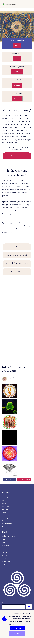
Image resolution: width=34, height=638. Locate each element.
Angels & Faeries (7, 498)
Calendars (5, 506)
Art (3, 500)
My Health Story (7, 523)
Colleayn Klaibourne (8, 536)
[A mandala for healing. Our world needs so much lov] (9, 453)
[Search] (29, 606)
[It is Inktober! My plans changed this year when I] (9, 469)
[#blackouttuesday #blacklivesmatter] (9, 437)
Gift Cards (5, 546)
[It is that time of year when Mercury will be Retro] (9, 391)
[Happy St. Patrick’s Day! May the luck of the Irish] (9, 406)
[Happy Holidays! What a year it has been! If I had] (9, 422)
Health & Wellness (8, 515)
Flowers (4, 512)
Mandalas (5, 521)
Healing (4, 552)
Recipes (4, 526)
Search (4, 603)
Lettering (5, 518)
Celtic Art (5, 509)
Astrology (5, 503)
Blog (3, 539)
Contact (4, 542)
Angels (4, 555)
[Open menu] (30, 4)
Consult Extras (6, 562)
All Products (6, 565)
